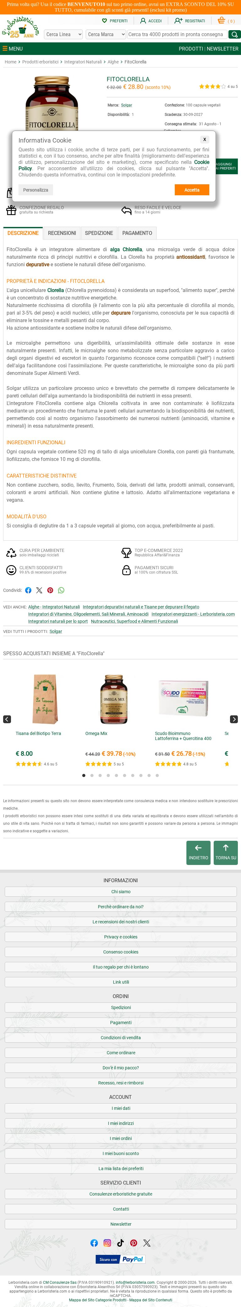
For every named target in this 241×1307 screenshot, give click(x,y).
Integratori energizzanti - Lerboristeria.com (193, 614)
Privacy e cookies (120, 936)
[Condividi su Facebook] (28, 590)
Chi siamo (121, 891)
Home (10, 61)
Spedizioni (121, 1007)
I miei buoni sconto (121, 1153)
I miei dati (121, 1108)
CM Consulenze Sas (60, 1282)
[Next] (234, 719)
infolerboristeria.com (135, 1282)
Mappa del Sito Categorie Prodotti (97, 1300)
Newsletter (120, 1224)
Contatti (121, 1209)
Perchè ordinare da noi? (121, 906)
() (231, 21)
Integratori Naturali (83, 61)
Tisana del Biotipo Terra (38, 733)
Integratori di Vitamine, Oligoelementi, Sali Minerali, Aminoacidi (88, 614)
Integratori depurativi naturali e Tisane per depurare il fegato (141, 606)
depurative (37, 264)
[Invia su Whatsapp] (61, 590)
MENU (15, 49)
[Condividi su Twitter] (39, 590)
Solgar (126, 105)
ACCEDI (155, 21)
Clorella (55, 290)
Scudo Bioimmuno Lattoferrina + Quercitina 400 (183, 736)
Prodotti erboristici (40, 61)
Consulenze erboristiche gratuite (120, 1193)
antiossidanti (190, 257)
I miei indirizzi (121, 1123)
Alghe (113, 61)
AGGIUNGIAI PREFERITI (226, 166)
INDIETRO (198, 857)
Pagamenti (120, 1022)
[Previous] (7, 719)
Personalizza (35, 189)
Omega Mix (96, 733)
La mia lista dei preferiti (121, 1168)
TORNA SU (226, 857)
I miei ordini (121, 1138)
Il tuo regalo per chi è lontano (121, 966)
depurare (121, 313)
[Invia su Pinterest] (50, 590)
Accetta (192, 189)
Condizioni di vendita (121, 1037)
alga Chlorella (126, 249)
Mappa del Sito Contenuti (150, 1300)
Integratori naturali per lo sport (58, 621)
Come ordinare (121, 1052)
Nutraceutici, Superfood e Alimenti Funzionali (134, 621)
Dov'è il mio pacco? (121, 1067)
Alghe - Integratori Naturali (54, 606)
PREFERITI (118, 21)
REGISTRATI (195, 21)
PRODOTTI (191, 49)
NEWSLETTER (222, 49)
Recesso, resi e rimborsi (120, 1082)
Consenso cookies (120, 951)
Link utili (121, 982)
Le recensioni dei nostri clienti (121, 921)
